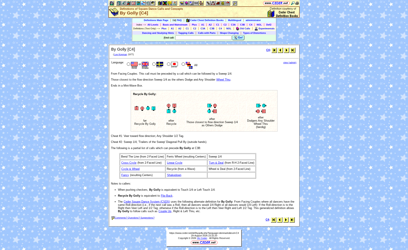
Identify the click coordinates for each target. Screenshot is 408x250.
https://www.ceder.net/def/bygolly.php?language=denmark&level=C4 (204, 233)
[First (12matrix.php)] (274, 50)
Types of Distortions (254, 33)
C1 (217, 24)
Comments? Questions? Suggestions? (134, 217)
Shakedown (174, 175)
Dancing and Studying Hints (158, 33)
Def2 (268, 24)
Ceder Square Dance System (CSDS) (147, 201)
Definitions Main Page (156, 20)
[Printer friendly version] (297, 3)
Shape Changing (229, 33)
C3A (233, 24)
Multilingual (234, 20)
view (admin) (289, 62)
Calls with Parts (206, 33)
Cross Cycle (128, 162)
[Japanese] (172, 64)
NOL (259, 24)
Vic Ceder (202, 238)
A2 (210, 24)
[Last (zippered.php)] (292, 50)
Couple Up (165, 211)
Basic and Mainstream (175, 24)
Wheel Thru (223, 79)
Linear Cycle (174, 162)
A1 (202, 24)
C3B (242, 24)
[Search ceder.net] (293, 3)
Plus (194, 24)
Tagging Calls (186, 33)
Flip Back (167, 195)
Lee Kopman (120, 54)
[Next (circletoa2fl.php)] (286, 50)
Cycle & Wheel (130, 168)
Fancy (125, 175)
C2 (225, 24)
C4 (250, 24)
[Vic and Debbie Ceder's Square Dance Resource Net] (276, 3)
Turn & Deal (216, 162)
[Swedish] (157, 64)
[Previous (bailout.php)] (280, 50)
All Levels (152, 24)
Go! (240, 37)
